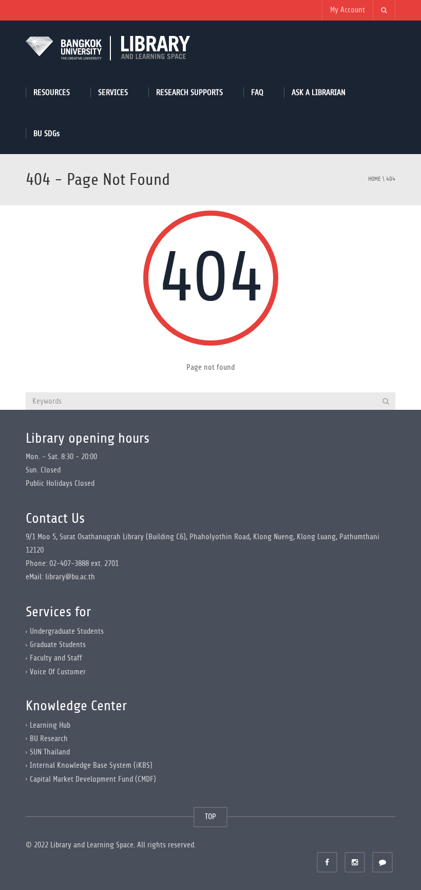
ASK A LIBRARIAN (319, 92)
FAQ (257, 92)
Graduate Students (58, 644)
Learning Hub (50, 725)
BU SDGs (46, 133)
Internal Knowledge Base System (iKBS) (91, 765)
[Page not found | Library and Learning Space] (108, 46)
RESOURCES (51, 92)
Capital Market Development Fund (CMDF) (93, 778)
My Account (347, 10)
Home (374, 179)
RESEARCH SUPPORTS (189, 92)
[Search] (385, 401)
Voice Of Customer (58, 671)
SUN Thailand (50, 752)
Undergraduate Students (67, 631)
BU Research (49, 738)
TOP (210, 816)
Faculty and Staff (56, 658)
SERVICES (113, 92)
